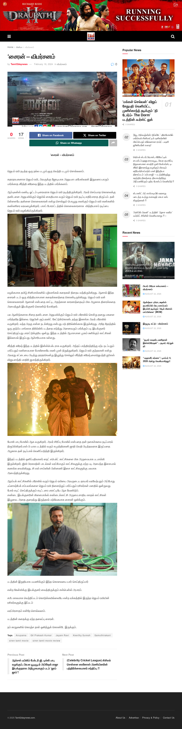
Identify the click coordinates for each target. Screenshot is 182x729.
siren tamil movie (19, 640)
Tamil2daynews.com (25, 717)
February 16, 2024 (43, 64)
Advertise (134, 717)
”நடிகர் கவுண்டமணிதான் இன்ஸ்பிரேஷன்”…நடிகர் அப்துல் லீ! (158, 343)
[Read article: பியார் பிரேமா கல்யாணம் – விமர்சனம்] (131, 290)
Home (10, 46)
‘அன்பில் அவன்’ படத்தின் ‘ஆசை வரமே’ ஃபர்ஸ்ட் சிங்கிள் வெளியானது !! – (152, 213)
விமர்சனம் (29, 46)
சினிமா (19, 46)
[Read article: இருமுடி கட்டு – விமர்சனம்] (131, 328)
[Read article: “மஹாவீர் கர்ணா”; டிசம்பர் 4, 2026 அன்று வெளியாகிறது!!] (131, 362)
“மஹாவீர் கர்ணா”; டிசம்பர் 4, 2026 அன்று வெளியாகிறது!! (157, 359)
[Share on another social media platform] (113, 143)
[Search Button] (173, 36)
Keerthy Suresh (81, 635)
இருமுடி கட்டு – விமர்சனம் (155, 323)
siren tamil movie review (46, 640)
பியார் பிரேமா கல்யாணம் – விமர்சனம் (155, 287)
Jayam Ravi (62, 635)
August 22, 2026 (135, 275)
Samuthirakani (103, 635)
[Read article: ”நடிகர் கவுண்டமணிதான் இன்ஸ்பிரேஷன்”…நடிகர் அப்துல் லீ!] (131, 344)
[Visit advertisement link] (91, 15)
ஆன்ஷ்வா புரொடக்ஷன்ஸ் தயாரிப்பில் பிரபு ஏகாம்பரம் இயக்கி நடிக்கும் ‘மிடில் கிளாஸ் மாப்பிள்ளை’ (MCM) (157, 307)
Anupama (21, 635)
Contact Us (169, 717)
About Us (120, 717)
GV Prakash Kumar (41, 635)
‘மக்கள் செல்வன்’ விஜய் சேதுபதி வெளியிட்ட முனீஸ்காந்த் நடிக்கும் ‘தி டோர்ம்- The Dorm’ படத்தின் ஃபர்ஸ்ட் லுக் (140, 110)
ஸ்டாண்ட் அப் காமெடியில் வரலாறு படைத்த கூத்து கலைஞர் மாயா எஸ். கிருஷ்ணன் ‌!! (150, 196)
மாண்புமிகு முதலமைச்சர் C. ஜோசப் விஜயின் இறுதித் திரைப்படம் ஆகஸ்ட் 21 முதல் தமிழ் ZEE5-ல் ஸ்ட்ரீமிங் (147, 268)
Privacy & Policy (150, 717)
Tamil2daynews (19, 64)
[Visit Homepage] (91, 36)
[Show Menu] (9, 36)
